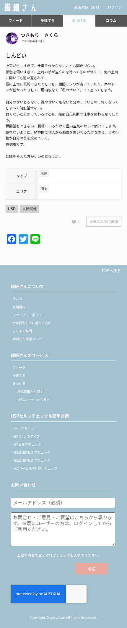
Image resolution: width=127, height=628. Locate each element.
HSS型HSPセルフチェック (31, 452)
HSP (11, 209)
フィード (16, 20)
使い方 (17, 299)
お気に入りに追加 (103, 221)
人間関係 (29, 209)
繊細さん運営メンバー (28, 339)
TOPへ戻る (111, 270)
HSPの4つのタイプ (26, 436)
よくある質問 (22, 331)
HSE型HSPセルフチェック (31, 460)
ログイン (115, 7)
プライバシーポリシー (28, 315)
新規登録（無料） (88, 7)
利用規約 (18, 307)
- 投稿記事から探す (29, 392)
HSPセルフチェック (26, 444)
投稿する (47, 20)
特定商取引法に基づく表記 (31, 323)
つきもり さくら (39, 35)
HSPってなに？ (23, 428)
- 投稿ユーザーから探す (32, 400)
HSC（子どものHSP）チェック (34, 468)
